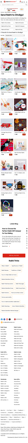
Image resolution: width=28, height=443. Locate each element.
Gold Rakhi (3, 343)
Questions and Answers (14, 419)
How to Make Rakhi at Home (9, 274)
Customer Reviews (5, 421)
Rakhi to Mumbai (18, 356)
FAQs (15, 410)
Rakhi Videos (4, 419)
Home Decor (17, 381)
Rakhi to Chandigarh (18, 365)
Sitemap (3, 424)
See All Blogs (14, 255)
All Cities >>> (17, 370)
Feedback (20, 410)
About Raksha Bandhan (18, 306)
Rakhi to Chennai (18, 363)
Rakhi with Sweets (18, 329)
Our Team (9, 410)
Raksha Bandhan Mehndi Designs (10, 310)
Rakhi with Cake (17, 338)
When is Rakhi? (5, 265)
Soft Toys (16, 386)
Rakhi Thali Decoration (7, 283)
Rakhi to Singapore (5, 390)
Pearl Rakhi (3, 338)
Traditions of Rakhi (16, 270)
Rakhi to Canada (4, 388)
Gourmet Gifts (17, 383)
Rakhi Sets (3, 363)
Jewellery (16, 388)
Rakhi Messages (20, 283)
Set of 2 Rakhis (4, 365)
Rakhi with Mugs (4, 375)
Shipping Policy (4, 417)
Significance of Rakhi (17, 265)
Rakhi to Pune (17, 361)
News (23, 417)
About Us (3, 410)
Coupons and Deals (16, 421)
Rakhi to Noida (17, 368)
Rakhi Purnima (5, 292)
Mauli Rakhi (3, 336)
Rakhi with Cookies (18, 347)
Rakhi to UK (3, 383)
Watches (16, 390)
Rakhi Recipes (5, 270)
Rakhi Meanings (6, 306)
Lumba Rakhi (4, 334)
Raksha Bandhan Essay (7, 288)
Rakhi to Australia (5, 386)
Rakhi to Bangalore (18, 358)
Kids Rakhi (3, 329)
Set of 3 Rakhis (4, 368)
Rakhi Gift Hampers (18, 345)
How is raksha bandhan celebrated (10, 301)
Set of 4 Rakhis (4, 370)
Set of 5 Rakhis (4, 372)
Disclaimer (10, 412)
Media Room (17, 417)
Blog (11, 417)
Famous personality (6, 297)
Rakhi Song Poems (20, 288)
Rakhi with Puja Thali (18, 343)
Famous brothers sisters (17, 292)
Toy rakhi (3, 345)
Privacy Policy (18, 412)
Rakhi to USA (3, 381)
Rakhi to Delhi (17, 354)
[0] (20, 2)
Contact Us (3, 412)
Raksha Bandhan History (8, 279)
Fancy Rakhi (3, 331)
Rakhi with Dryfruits (18, 336)
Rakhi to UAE (4, 397)
